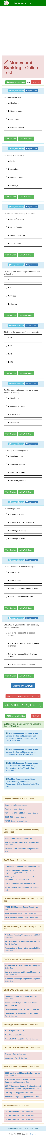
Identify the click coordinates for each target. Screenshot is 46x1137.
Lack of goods (14, 580)
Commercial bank (16, 127)
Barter (11, 161)
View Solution (10, 138)
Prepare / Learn (32, 91)
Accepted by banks (16, 464)
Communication (15, 177)
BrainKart (33, 1134)
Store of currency (16, 219)
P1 (10, 346)
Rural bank (13, 103)
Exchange (13, 185)
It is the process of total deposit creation (21, 634)
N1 (10, 337)
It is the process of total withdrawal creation (22, 655)
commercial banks (16, 406)
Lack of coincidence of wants (20, 596)
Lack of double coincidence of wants (23, 588)
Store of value (14, 243)
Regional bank (15, 111)
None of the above (16, 235)
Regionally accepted (17, 472)
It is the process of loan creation (21, 664)
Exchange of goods (16, 514)
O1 (10, 354)
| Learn (19, 798)
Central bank (14, 414)
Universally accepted (17, 480)
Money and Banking (17, 82)
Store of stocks (15, 227)
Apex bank (13, 119)
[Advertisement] (23, 31)
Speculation (14, 169)
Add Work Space (26, 138)
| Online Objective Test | (22, 724)
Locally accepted (15, 456)
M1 (10, 362)
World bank (13, 422)
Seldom (12, 296)
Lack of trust (14, 572)
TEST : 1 (35, 82)
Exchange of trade (16, 538)
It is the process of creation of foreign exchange (23, 644)
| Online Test (21, 830)
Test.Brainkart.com (23, 3)
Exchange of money (17, 530)
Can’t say (13, 304)
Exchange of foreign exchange (21, 522)
